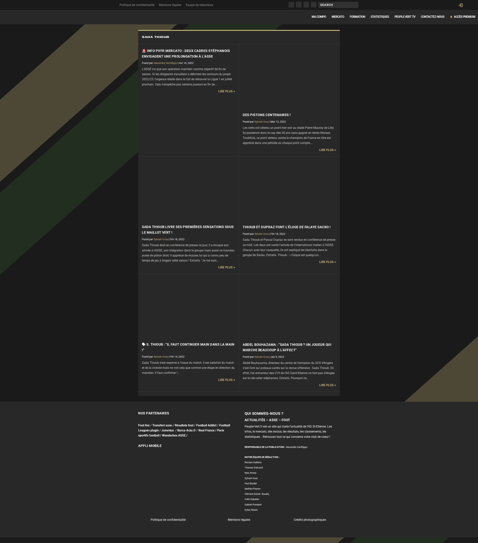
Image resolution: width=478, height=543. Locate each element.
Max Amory (250, 472)
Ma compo (319, 17)
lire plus (225, 91)
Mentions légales (170, 5)
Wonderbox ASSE (174, 435)
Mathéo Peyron (252, 488)
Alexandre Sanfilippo (165, 62)
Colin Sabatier (252, 499)
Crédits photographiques (310, 520)
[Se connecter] (460, 5)
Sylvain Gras (261, 121)
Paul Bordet (251, 483)
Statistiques (380, 17)
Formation (357, 17)
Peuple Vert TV (405, 17)
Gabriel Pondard (253, 504)
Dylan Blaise (251, 509)
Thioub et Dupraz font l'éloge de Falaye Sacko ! (287, 227)
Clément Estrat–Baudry (257, 494)
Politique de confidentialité (137, 5)
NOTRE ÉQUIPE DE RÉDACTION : (262, 457)
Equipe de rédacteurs (199, 5)
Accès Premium (462, 17)
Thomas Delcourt (254, 467)
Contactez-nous (432, 17)
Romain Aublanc (253, 462)
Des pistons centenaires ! (267, 115)
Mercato (338, 17)
